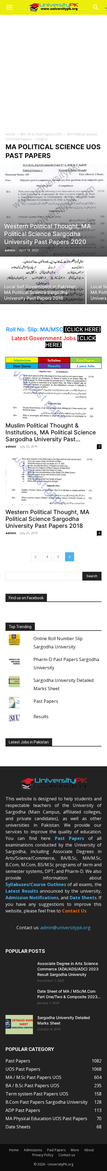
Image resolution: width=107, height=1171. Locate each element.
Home (10, 134)
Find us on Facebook (26, 598)
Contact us (66, 1155)
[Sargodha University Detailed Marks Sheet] (19, 1024)
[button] (9, 7)
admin (10, 250)
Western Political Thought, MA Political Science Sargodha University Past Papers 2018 (47, 519)
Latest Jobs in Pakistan (29, 742)
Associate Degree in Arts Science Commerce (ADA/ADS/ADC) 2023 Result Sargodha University (67, 969)
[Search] (97, 7)
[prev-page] (35, 556)
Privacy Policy (42, 1155)
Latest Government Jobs (44, 338)
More (75, 1150)
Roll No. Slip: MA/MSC (34, 329)
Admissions (33, 1150)
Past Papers (45, 701)
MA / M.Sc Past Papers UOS (41, 134)
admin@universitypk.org (65, 928)
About (89, 1150)
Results (54, 366)
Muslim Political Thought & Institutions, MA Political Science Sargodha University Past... (50, 432)
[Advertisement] (53, 71)
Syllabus (54, 360)
